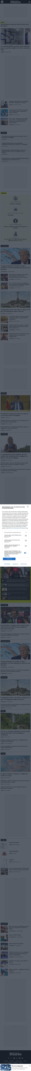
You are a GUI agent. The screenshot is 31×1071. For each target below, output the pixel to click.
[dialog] (15, 535)
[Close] (28, 507)
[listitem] (15, 532)
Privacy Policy (24, 564)
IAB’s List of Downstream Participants (17, 528)
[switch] (25, 535)
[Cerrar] (29, 1066)
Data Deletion (7, 564)
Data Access (15, 564)
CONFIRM (9, 558)
